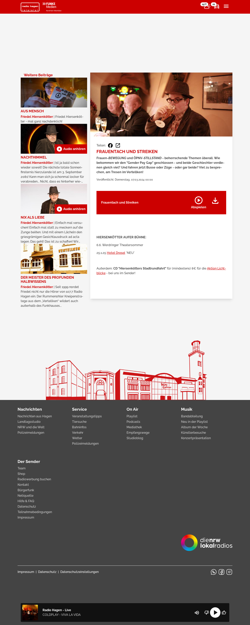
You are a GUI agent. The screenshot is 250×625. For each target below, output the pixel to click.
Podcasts (133, 422)
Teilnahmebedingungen (35, 512)
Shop (21, 474)
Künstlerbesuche (193, 432)
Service (79, 409)
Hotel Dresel (116, 253)
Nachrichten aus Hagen (35, 416)
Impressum (26, 517)
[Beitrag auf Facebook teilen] (110, 145)
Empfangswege (138, 432)
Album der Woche (194, 427)
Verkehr (77, 432)
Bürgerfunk (26, 490)
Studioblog (135, 438)
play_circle (215, 612)
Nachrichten (30, 409)
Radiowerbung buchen (34, 479)
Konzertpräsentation (196, 438)
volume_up (197, 612)
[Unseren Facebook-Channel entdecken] (221, 572)
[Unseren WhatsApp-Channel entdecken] (214, 572)
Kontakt (23, 485)
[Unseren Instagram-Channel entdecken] (229, 572)
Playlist (132, 416)
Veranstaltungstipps (87, 416)
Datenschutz (27, 506)
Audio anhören (71, 149)
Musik (186, 409)
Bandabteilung (192, 416)
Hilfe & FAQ (26, 501)
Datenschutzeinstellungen (79, 572)
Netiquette (25, 495)
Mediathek (134, 427)
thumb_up (223, 612)
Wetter (77, 438)
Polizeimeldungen (31, 432)
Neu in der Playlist (194, 422)
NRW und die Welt (31, 427)
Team (22, 468)
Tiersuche (79, 422)
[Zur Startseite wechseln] (30, 7)
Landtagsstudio (29, 422)
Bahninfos (79, 427)
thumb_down (206, 612)
